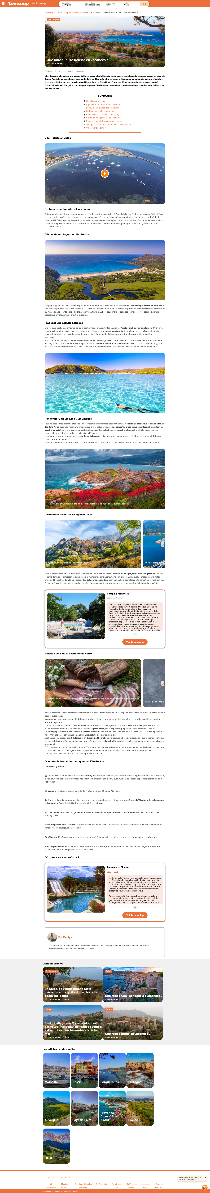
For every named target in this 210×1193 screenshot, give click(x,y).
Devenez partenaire (159, 1185)
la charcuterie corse (98, 719)
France (76, 13)
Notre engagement (51, 1185)
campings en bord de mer (144, 837)
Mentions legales (64, 1185)
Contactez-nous (145, 1185)
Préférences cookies (132, 1185)
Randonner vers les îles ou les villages (103, 114)
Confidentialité (101, 1184)
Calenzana (111, 598)
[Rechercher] (144, 4)
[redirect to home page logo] (18, 3)
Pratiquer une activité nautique (100, 111)
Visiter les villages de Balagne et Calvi (103, 118)
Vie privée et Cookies (117, 1185)
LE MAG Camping (63, 13)
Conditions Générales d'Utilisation (83, 1185)
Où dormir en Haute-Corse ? (99, 128)
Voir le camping (135, 642)
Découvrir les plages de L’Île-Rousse (102, 108)
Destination (66, 3)
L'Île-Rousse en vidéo (95, 101)
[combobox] (71, 5)
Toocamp (49, 13)
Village (66, 999)
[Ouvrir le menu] (3, 3)
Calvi (109, 871)
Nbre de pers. (110, 3)
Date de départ (90, 3)
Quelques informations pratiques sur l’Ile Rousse (108, 124)
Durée (125, 3)
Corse (84, 13)
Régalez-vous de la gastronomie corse (104, 121)
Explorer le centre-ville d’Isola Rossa (103, 104)
